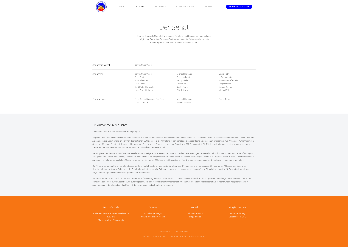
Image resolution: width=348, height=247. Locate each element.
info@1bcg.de (195, 217)
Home (122, 7)
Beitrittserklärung (237, 213)
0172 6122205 (197, 213)
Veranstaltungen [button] (185, 7)
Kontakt (209, 7)
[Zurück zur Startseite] (101, 7)
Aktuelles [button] (160, 7)
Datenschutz (182, 231)
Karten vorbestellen (239, 7)
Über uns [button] (140, 7)
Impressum (165, 231)
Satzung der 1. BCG (237, 217)
